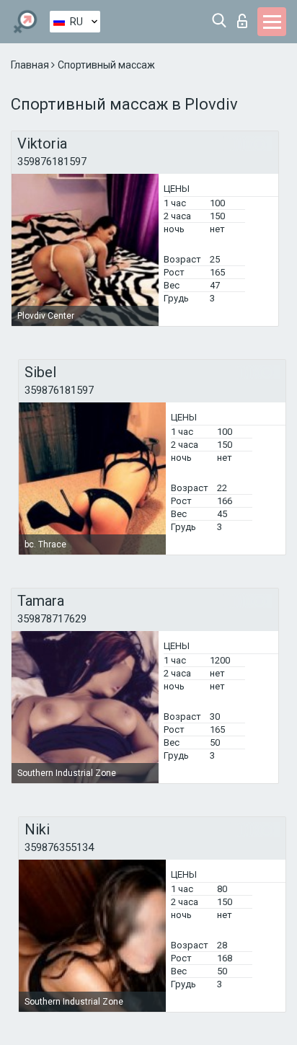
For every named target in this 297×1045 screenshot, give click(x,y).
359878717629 (52, 618)
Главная (31, 65)
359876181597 (52, 161)
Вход (245, 17)
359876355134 (59, 847)
